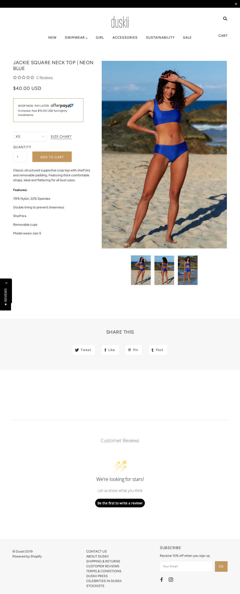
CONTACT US (96, 551)
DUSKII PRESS (97, 576)
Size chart (61, 137)
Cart (223, 36)
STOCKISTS (95, 586)
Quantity (20, 147)
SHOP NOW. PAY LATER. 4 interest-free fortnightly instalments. (42, 110)
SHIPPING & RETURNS (103, 561)
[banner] (120, 22)
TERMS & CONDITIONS (103, 571)
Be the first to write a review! (120, 503)
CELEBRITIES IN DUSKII (104, 581)
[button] (5, 297)
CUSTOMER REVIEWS (102, 566)
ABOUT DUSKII (97, 556)
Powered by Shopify (27, 556)
